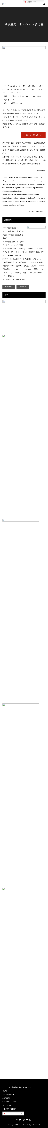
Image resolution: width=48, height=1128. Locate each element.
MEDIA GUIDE (7, 1105)
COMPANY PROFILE (10, 1102)
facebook (23, 287)
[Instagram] (23, 1119)
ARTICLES (6, 1098)
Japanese (10, 1113)
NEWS (4, 1091)
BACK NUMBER (8, 1094)
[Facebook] (17, 1119)
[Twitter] (20, 1119)
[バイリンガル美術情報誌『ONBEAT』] (5, 4)
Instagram (8, 287)
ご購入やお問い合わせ (33, 135)
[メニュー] (44, 3)
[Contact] (30, 1119)
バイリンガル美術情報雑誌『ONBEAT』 (16, 1087)
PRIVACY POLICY (9, 1109)
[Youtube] (27, 1119)
